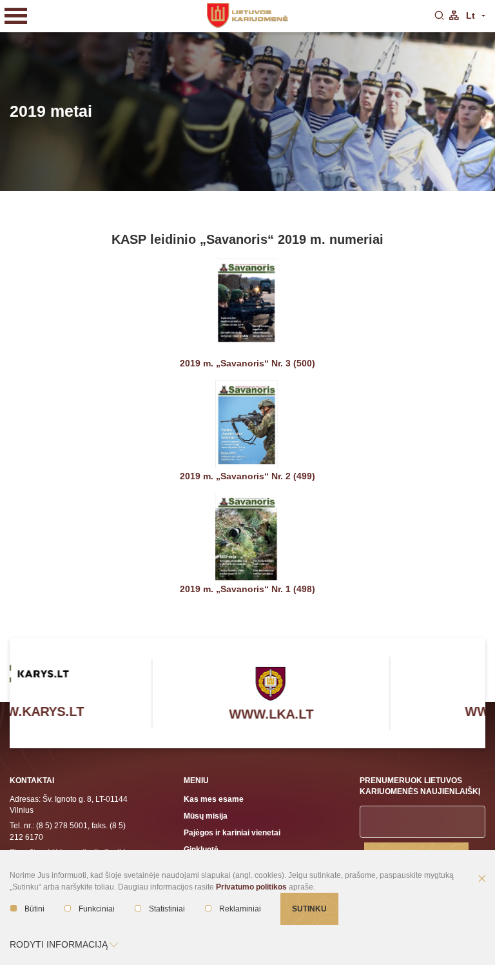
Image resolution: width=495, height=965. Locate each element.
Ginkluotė (201, 849)
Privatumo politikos (251, 886)
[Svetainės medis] (453, 16)
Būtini (34, 908)
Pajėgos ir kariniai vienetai (232, 832)
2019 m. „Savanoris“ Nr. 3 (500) (247, 363)
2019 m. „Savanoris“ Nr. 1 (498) (247, 589)
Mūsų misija (206, 815)
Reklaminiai (240, 908)
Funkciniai (97, 908)
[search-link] (438, 16)
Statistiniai (167, 908)
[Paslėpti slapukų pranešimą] (482, 879)
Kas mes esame (214, 799)
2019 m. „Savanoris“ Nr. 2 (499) (247, 476)
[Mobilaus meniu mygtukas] (16, 16)
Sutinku (309, 908)
